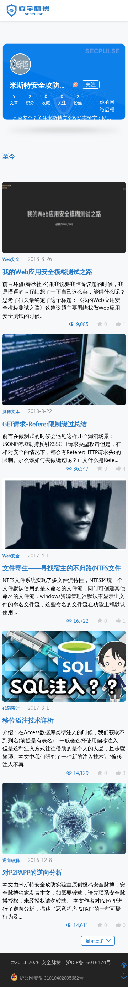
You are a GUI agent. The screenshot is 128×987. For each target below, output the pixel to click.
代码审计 (11, 708)
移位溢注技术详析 (28, 719)
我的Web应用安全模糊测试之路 (48, 271)
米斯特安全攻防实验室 (40, 84)
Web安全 (11, 259)
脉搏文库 (11, 411)
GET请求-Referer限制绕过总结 (45, 423)
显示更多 (95, 940)
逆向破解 (11, 860)
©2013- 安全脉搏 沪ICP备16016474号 (63, 962)
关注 (91, 84)
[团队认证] (74, 83)
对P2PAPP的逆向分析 (33, 872)
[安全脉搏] (33, 12)
